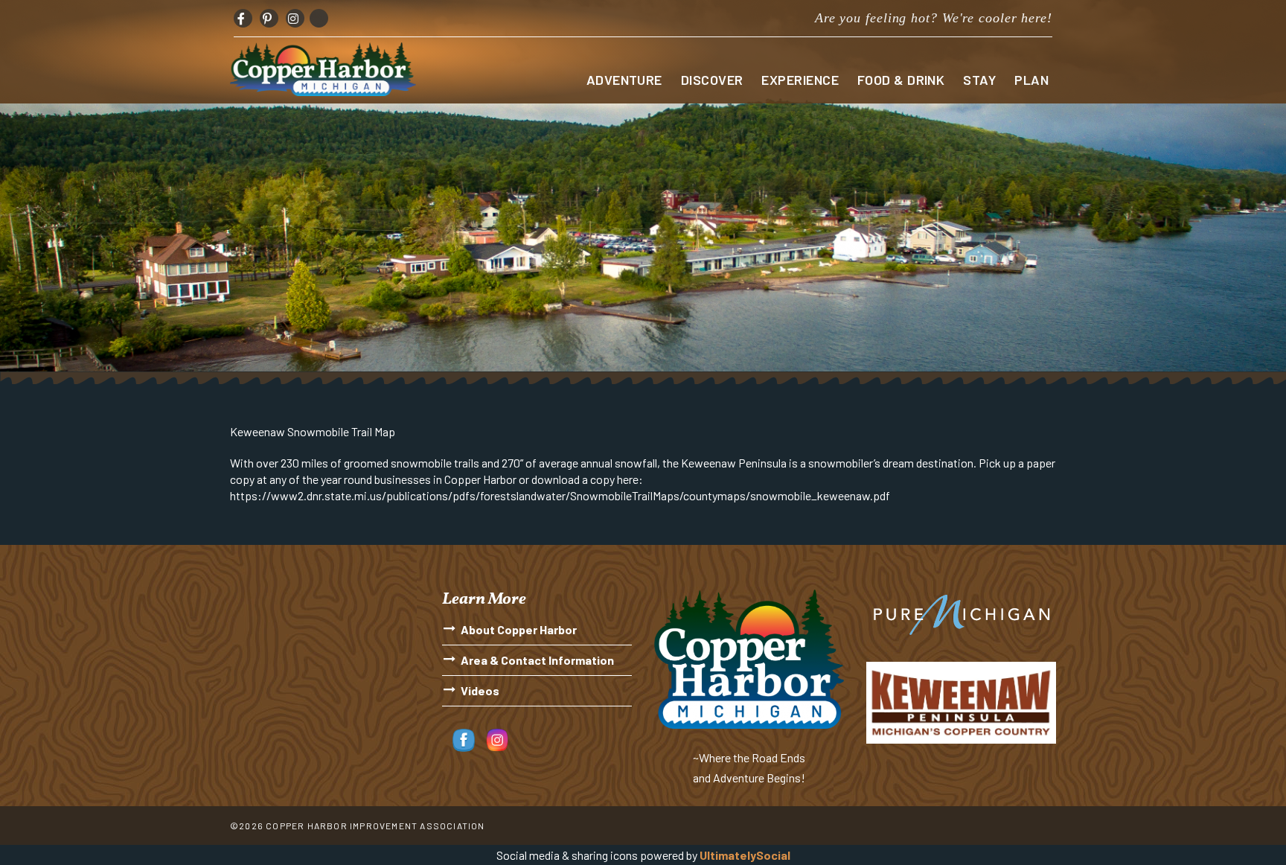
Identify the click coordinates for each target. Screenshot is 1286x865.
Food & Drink (900, 79)
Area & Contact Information (537, 660)
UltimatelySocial (745, 855)
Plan (1031, 79)
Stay (979, 79)
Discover (712, 79)
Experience (800, 79)
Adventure (624, 79)
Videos (480, 690)
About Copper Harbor (519, 629)
